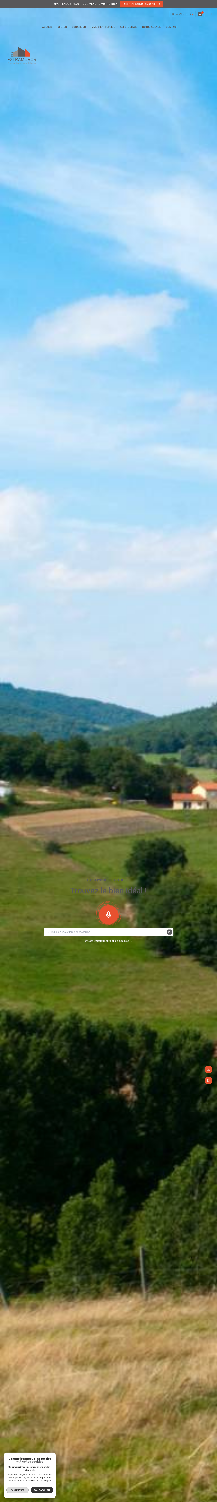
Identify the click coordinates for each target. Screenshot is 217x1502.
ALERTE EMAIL (128, 27)
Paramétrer (17, 1490)
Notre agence (151, 27)
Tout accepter (42, 1490)
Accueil (47, 27)
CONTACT (172, 27)
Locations (79, 27)
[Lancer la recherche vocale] (108, 914)
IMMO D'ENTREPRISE (103, 27)
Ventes (62, 27)
